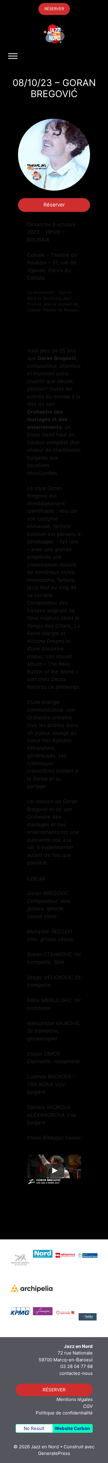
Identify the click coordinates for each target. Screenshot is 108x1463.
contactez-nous (76, 1373)
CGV (88, 1406)
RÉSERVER (54, 8)
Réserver (54, 205)
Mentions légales (74, 1399)
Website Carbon (72, 1428)
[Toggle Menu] (13, 56)
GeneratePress (54, 1453)
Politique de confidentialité (64, 1413)
